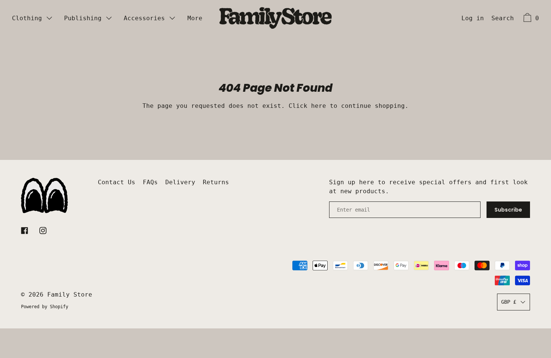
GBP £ (508, 302)
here (318, 105)
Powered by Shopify (44, 306)
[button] (503, 19)
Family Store (69, 294)
